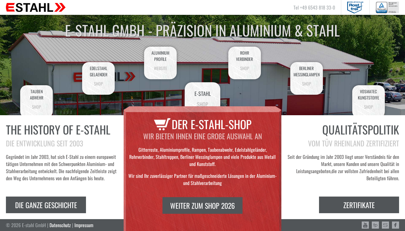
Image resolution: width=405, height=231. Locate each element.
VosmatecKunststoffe (368, 99)
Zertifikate (359, 205)
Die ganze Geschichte (46, 205)
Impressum (83, 225)
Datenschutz (60, 225)
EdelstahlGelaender (98, 76)
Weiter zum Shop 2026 (202, 205)
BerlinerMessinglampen (307, 76)
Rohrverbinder (244, 60)
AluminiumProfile (160, 60)
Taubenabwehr (36, 99)
